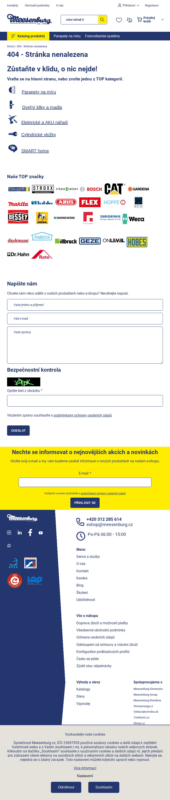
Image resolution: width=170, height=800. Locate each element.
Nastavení (85, 776)
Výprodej (83, 704)
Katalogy (83, 689)
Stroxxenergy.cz (143, 706)
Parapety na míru (67, 36)
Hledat (102, 20)
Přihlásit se (85, 503)
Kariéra (81, 578)
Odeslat (18, 430)
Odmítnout (66, 787)
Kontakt (82, 571)
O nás (60, 5)
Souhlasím (103, 787)
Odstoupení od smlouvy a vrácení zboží (107, 644)
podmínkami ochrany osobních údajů (83, 415)
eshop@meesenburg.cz (110, 524)
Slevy (80, 696)
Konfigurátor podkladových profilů (102, 652)
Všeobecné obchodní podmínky (100, 630)
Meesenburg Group (145, 694)
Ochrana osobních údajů (95, 637)
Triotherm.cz (141, 717)
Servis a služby (88, 557)
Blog (79, 585)
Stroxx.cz (139, 723)
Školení (82, 593)
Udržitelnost (85, 600)
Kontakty (12, 5)
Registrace (151, 5)
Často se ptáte (87, 659)
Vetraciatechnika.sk (145, 711)
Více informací (85, 768)
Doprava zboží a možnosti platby (102, 623)
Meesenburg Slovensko (148, 688)
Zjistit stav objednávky (94, 666)
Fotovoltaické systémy (102, 36)
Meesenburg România (147, 700)
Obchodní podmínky (37, 5)
